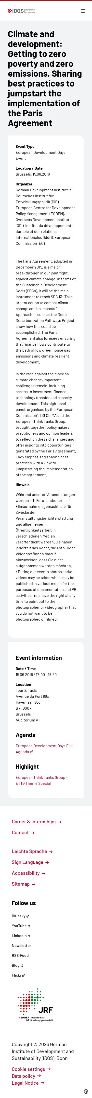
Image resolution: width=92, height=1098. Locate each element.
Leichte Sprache (30, 851)
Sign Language (28, 862)
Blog (16, 965)
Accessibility (26, 873)
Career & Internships (34, 821)
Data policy (23, 1076)
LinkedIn (19, 935)
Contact (21, 832)
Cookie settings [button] (28, 1069)
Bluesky (19, 915)
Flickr (17, 975)
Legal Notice (25, 1083)
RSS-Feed (20, 955)
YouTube (19, 925)
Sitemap (21, 884)
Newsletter (21, 945)
